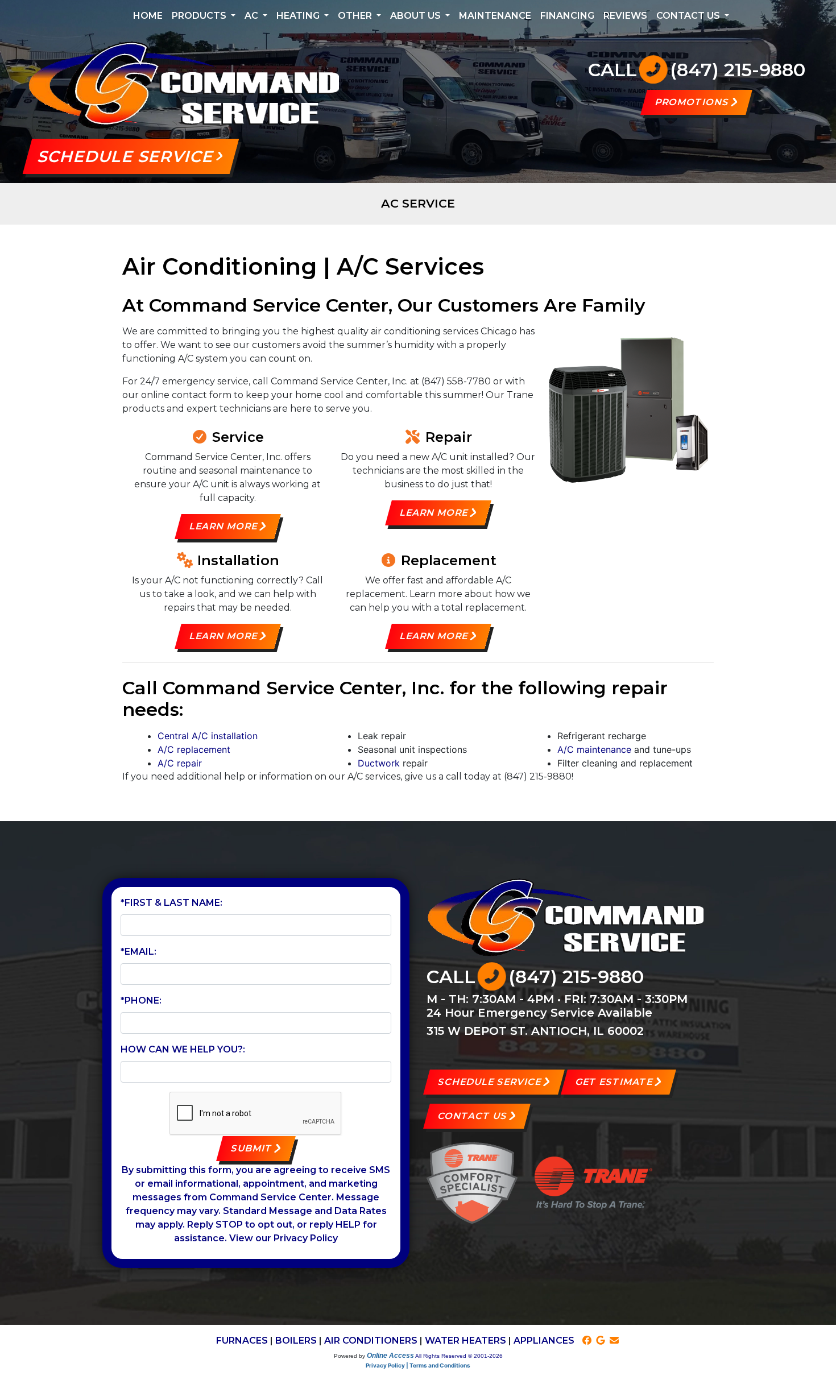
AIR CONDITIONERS (370, 1340)
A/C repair (180, 763)
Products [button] (200, 15)
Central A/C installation (208, 735)
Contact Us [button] (689, 15)
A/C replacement (194, 749)
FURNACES (242, 1340)
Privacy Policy (306, 1238)
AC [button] (252, 15)
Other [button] (356, 15)
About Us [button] (416, 15)
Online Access (390, 1356)
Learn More (223, 526)
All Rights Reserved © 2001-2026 (459, 1356)
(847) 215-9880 (737, 70)
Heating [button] (299, 15)
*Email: (138, 951)
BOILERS (296, 1340)
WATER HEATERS (465, 1340)
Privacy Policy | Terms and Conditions (418, 1365)
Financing (567, 15)
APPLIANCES (544, 1340)
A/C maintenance (594, 749)
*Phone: (141, 1000)
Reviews (625, 15)
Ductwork (379, 763)
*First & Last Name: (171, 902)
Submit (252, 1148)
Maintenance (495, 15)
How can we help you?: (183, 1049)
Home (148, 15)
